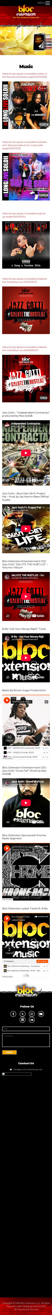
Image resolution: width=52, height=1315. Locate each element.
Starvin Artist (39, 1306)
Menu (41, 3)
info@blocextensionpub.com (27, 1069)
